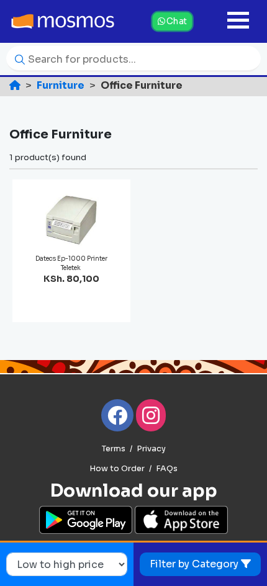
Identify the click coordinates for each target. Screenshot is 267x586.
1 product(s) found (47, 157)
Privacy (151, 449)
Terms (113, 449)
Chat (176, 21)
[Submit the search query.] (17, 58)
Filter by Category (195, 563)
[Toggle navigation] (238, 21)
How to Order (117, 469)
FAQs (167, 469)
